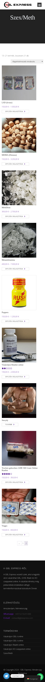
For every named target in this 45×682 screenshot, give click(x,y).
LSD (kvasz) (7, 102)
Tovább (8, 424)
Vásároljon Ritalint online (12, 365)
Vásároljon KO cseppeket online (17, 649)
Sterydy (5, 420)
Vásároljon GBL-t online (13, 636)
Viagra (4, 526)
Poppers (5, 312)
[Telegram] (6, 676)
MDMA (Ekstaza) (9, 155)
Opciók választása (14, 111)
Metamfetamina (8, 260)
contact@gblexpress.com (22, 618)
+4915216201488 (23, 614)
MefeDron (6, 207)
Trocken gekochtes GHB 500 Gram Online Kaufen (20, 469)
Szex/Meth (8, 653)
